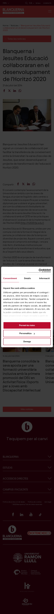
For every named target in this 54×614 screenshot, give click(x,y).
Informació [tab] (44, 278)
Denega (27, 341)
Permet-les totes (27, 325)
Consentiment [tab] (10, 278)
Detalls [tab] (27, 278)
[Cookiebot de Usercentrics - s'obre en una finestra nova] (39, 270)
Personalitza (25, 333)
